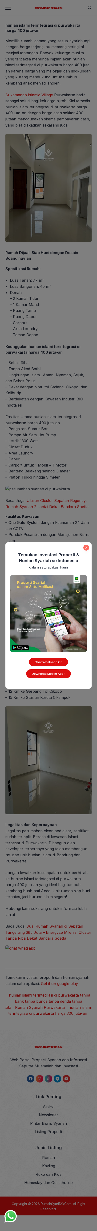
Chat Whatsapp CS (48, 662)
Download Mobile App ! (48, 673)
